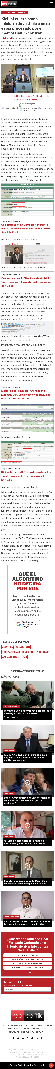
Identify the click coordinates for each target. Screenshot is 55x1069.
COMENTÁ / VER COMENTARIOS (27, 671)
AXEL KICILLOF (43, 652)
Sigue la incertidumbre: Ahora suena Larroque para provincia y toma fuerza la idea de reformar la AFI (25, 394)
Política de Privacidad (13, 1026)
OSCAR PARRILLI (23, 647)
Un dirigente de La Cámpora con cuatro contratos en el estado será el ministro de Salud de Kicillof (26, 228)
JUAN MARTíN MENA (10, 657)
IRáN (25, 657)
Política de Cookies (33, 1026)
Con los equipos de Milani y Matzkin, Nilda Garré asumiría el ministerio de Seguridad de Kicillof (26, 282)
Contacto (40, 1032)
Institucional (27, 1032)
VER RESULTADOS (27, 973)
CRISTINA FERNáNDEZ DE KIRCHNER (18, 652)
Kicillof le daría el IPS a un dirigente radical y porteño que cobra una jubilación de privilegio (26, 476)
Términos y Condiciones (31, 1029)
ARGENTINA (7, 647)
